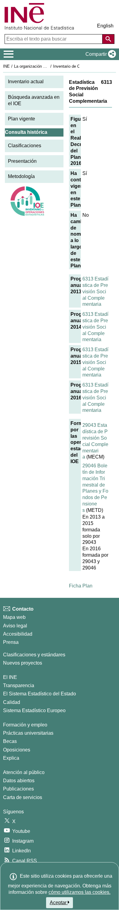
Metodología (21, 176)
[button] (99, 54)
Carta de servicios (22, 797)
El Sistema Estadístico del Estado (39, 693)
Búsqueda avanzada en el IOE (34, 100)
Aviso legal (15, 625)
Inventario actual (26, 81)
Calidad (11, 702)
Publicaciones (18, 788)
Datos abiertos (18, 780)
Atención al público (24, 772)
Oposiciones (16, 749)
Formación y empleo (25, 724)
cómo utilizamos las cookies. (79, 892)
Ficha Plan (80, 585)
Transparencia (18, 685)
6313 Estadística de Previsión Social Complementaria (95, 291)
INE (6, 66)
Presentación (22, 161)
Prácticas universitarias (28, 733)
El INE (10, 677)
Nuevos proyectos (22, 663)
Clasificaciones (24, 145)
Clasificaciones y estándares (34, 654)
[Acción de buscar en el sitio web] (108, 39)
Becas (10, 741)
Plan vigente (21, 118)
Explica (11, 758)
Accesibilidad (17, 634)
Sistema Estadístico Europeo (34, 710)
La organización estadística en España (48, 66)
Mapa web (14, 617)
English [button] (105, 25)
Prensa (11, 642)
